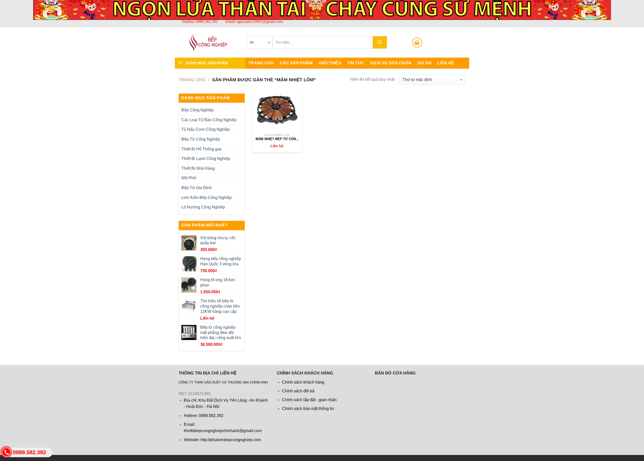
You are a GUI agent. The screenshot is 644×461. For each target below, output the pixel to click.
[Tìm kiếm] (380, 42)
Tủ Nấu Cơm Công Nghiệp (205, 129)
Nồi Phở (188, 178)
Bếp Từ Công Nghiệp (200, 139)
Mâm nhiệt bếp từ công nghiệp (277, 139)
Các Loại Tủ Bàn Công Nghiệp (208, 120)
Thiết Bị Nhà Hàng (198, 168)
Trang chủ (261, 63)
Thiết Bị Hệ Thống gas (201, 149)
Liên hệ (445, 63)
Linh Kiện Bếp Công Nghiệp (206, 197)
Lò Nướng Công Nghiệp (203, 207)
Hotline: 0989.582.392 (200, 21)
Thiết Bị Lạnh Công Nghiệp (205, 158)
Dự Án (424, 63)
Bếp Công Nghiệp (197, 110)
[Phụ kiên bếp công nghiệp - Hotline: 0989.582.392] (204, 42)
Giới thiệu (330, 63)
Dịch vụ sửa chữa (391, 63)
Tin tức (355, 63)
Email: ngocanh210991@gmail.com (254, 21)
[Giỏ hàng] (417, 42)
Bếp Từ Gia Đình (196, 188)
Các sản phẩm (296, 63)
